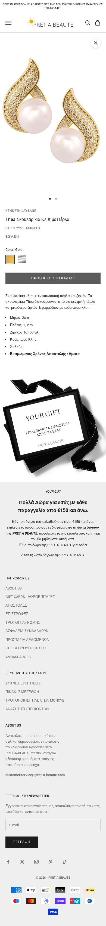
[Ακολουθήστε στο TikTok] (64, 862)
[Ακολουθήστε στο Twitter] (22, 862)
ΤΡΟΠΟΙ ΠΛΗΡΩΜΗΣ (22, 623)
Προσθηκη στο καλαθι (52, 278)
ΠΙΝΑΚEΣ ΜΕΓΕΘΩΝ (22, 692)
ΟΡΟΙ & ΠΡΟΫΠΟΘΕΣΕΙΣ (25, 648)
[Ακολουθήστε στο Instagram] (36, 862)
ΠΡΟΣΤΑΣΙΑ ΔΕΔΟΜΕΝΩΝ (27, 640)
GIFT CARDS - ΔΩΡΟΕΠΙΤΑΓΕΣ (30, 597)
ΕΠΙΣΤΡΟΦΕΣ (16, 614)
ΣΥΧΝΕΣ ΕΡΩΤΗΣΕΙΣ (22, 683)
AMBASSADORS (18, 657)
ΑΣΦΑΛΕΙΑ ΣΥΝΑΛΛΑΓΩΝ (26, 631)
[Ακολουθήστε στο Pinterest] (50, 862)
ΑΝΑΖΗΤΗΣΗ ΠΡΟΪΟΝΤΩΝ (27, 709)
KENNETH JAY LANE (20, 211)
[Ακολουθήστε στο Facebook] (8, 862)
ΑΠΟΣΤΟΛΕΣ (16, 605)
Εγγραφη (21, 842)
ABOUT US (13, 588)
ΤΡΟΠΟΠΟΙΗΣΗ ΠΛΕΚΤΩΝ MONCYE (34, 700)
